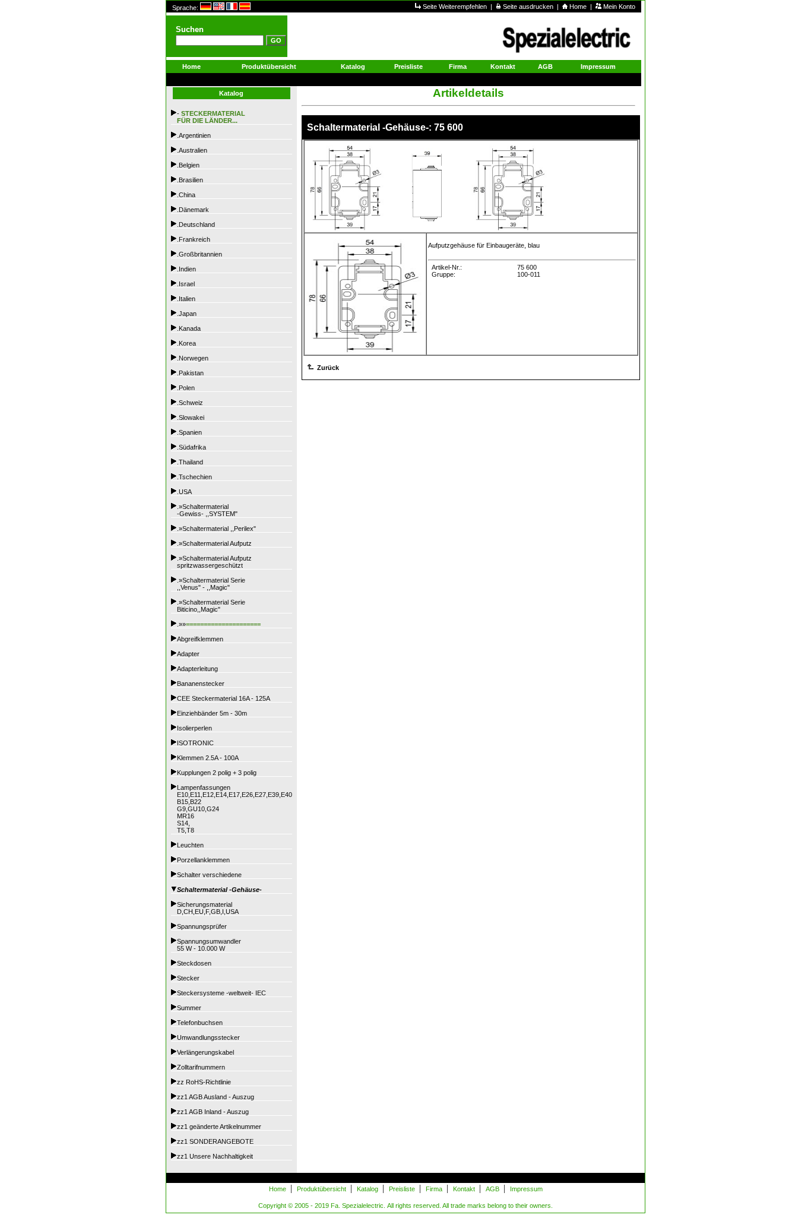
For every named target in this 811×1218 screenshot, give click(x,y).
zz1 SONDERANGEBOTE (215, 1141)
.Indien (186, 269)
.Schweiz (190, 402)
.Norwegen (192, 358)
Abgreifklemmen (200, 639)
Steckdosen (194, 963)
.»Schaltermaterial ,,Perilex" (216, 528)
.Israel (186, 283)
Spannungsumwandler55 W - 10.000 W (209, 945)
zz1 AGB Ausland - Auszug (215, 1096)
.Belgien (188, 165)
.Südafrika (191, 447)
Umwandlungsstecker (208, 1037)
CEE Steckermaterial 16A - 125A (223, 698)
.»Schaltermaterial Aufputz (214, 543)
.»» (219, 624)
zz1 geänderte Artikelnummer (219, 1126)
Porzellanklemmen (203, 859)
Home (578, 6)
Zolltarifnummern (201, 1067)
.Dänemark (193, 209)
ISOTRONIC (195, 742)
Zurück (327, 367)
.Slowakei (190, 417)
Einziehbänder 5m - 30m (212, 713)
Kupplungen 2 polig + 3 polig (216, 772)
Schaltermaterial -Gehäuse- (219, 889)
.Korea (186, 343)
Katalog (353, 66)
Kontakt (502, 66)
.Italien (186, 298)
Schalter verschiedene (209, 874)
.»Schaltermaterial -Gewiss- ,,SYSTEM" (207, 510)
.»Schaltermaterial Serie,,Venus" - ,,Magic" (211, 584)
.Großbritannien (199, 254)
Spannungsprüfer (202, 926)
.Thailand (190, 462)
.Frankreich (193, 239)
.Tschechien (194, 476)
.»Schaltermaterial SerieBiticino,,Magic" (211, 606)
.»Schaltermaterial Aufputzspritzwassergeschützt (214, 562)
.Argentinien (194, 135)
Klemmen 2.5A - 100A (208, 757)
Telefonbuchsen (200, 1022)
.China (186, 194)
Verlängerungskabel (205, 1052)
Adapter (188, 653)
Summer (189, 1007)
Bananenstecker (200, 683)
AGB (545, 66)
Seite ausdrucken (529, 6)
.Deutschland (196, 224)
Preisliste (408, 66)
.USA (184, 491)
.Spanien (189, 432)
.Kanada (189, 328)
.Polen (186, 387)
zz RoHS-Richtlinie (204, 1082)
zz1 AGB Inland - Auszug (213, 1111)
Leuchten (190, 845)
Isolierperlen (194, 728)
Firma (458, 66)
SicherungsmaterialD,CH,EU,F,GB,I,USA (208, 908)
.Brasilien (190, 180)
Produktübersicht (269, 66)
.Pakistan (190, 373)
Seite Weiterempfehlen (456, 6)
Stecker (188, 978)
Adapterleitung (197, 668)
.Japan (187, 313)
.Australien (192, 150)
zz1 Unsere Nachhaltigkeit (215, 1156)
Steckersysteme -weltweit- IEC (221, 992)
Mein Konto (619, 6)
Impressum (598, 66)
